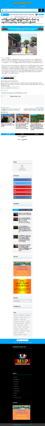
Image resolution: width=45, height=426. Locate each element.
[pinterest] (19, 342)
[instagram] (29, 342)
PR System (16, 328)
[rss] (25, 342)
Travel (25, 334)
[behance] (27, 342)
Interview (27, 323)
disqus (22, 134)
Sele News (22, 330)
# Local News (6, 78)
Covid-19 (16, 384)
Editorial (16, 386)
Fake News (22, 321)
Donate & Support (22, 169)
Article (16, 315)
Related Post (4, 112)
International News (6, 115)
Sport (15, 332)
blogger (8, 134)
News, (14, 24)
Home (2, 16)
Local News (36, 14)
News (12, 16)
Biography (21, 315)
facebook (36, 134)
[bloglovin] (21, 342)
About (22, 166)
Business (28, 315)
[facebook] (13, 342)
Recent (16, 209)
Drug (25, 317)
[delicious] (30, 342)
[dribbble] (23, 342)
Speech (28, 330)
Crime (21, 317)
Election (16, 321)
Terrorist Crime (18, 334)
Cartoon (16, 317)
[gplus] (17, 342)
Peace (21, 328)
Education (23, 319)
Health (28, 321)
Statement (20, 332)
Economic (16, 319)
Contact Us (22, 168)
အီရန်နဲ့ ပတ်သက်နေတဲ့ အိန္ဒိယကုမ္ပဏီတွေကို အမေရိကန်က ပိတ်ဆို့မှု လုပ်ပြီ (15, 14)
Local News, (10, 24)
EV (28, 317)
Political (16, 330)
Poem (26, 328)
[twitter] (15, 342)
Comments (29, 209)
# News (11, 78)
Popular (22, 209)
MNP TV (16, 393)
